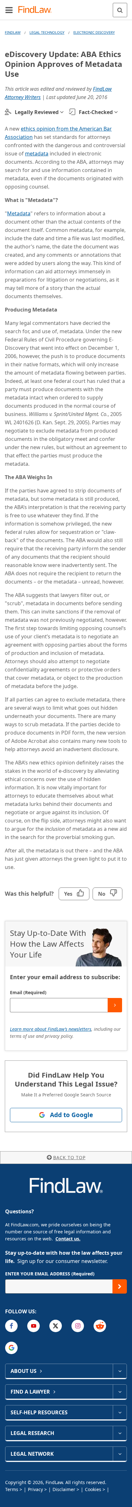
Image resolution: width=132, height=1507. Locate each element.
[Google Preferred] (11, 1348)
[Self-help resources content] (120, 1412)
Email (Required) (28, 992)
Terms (11, 1489)
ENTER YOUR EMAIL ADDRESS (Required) (50, 1274)
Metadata (18, 213)
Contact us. (67, 1239)
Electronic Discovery (94, 32)
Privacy (35, 1489)
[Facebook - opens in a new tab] (11, 1326)
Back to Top (69, 1157)
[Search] (120, 10)
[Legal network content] (120, 1454)
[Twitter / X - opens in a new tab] (55, 1326)
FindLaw (13, 32)
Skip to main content (66, 7)
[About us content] (120, 1371)
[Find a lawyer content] (120, 1392)
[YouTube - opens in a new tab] (33, 1326)
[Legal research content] (120, 1433)
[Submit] (115, 1005)
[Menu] (9, 10)
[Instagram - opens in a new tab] (77, 1326)
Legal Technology (46, 32)
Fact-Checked (96, 112)
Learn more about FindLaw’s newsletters (50, 1029)
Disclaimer (64, 1489)
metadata (36, 153)
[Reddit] (100, 1326)
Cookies (93, 1489)
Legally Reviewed (36, 112)
